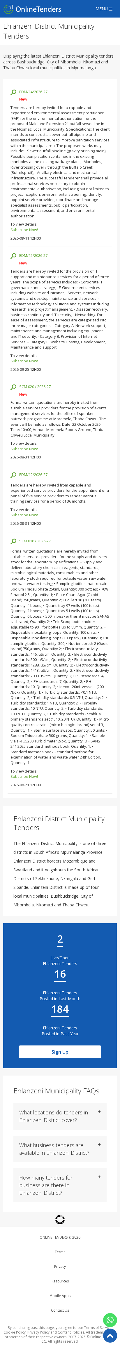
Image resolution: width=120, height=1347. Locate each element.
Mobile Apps (60, 1295)
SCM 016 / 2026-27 (35, 540)
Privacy (60, 1266)
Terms (60, 1251)
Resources (60, 1281)
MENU (102, 8)
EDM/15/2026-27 (33, 255)
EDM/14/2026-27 (33, 91)
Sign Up (60, 1052)
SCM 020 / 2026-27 (35, 386)
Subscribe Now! (24, 229)
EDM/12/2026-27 (33, 474)
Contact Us (60, 1310)
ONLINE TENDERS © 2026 (60, 1237)
